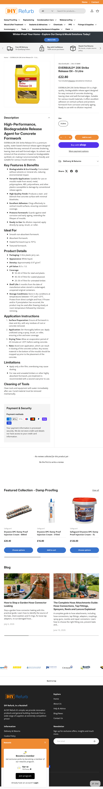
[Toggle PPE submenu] (73, 24)
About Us (57, 703)
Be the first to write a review (51, 462)
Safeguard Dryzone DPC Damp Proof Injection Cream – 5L (84, 533)
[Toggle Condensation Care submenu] (55, 19)
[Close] (45, 742)
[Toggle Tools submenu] (28, 29)
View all (95, 490)
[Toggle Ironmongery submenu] (17, 29)
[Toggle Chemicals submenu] (64, 24)
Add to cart (86, 137)
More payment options (79, 151)
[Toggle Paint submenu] (71, 29)
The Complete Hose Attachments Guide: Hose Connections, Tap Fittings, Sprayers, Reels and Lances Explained (76, 605)
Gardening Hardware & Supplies (46, 29)
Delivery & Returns (12, 731)
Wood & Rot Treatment (13, 24)
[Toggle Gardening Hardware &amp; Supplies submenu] (61, 29)
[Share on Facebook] (71, 171)
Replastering (28, 20)
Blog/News (58, 713)
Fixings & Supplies (86, 24)
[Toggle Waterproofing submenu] (74, 19)
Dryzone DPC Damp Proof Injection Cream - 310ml (49, 533)
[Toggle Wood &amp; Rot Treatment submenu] (25, 24)
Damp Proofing (10, 20)
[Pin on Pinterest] (76, 171)
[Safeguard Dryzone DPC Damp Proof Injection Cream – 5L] (84, 510)
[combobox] (62, 11)
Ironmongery (9, 29)
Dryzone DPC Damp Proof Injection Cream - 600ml (16, 533)
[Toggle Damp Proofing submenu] (19, 19)
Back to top (51, 681)
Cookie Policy (10, 736)
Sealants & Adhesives (38, 24)
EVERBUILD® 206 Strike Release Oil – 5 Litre (24, 57)
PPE (70, 24)
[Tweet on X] (66, 171)
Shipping (71, 81)
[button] (97, 11)
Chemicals (58, 24)
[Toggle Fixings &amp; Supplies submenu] (95, 24)
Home (84, 2)
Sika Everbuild (63, 64)
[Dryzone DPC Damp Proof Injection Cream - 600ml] (18, 510)
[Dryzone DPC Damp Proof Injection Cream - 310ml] (51, 510)
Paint (68, 29)
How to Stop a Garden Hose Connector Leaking (25, 604)
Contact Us (58, 718)
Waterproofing (66, 20)
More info (52, 40)
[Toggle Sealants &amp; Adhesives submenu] (49, 24)
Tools (23, 29)
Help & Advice (60, 708)
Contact (95, 2)
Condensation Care (45, 20)
